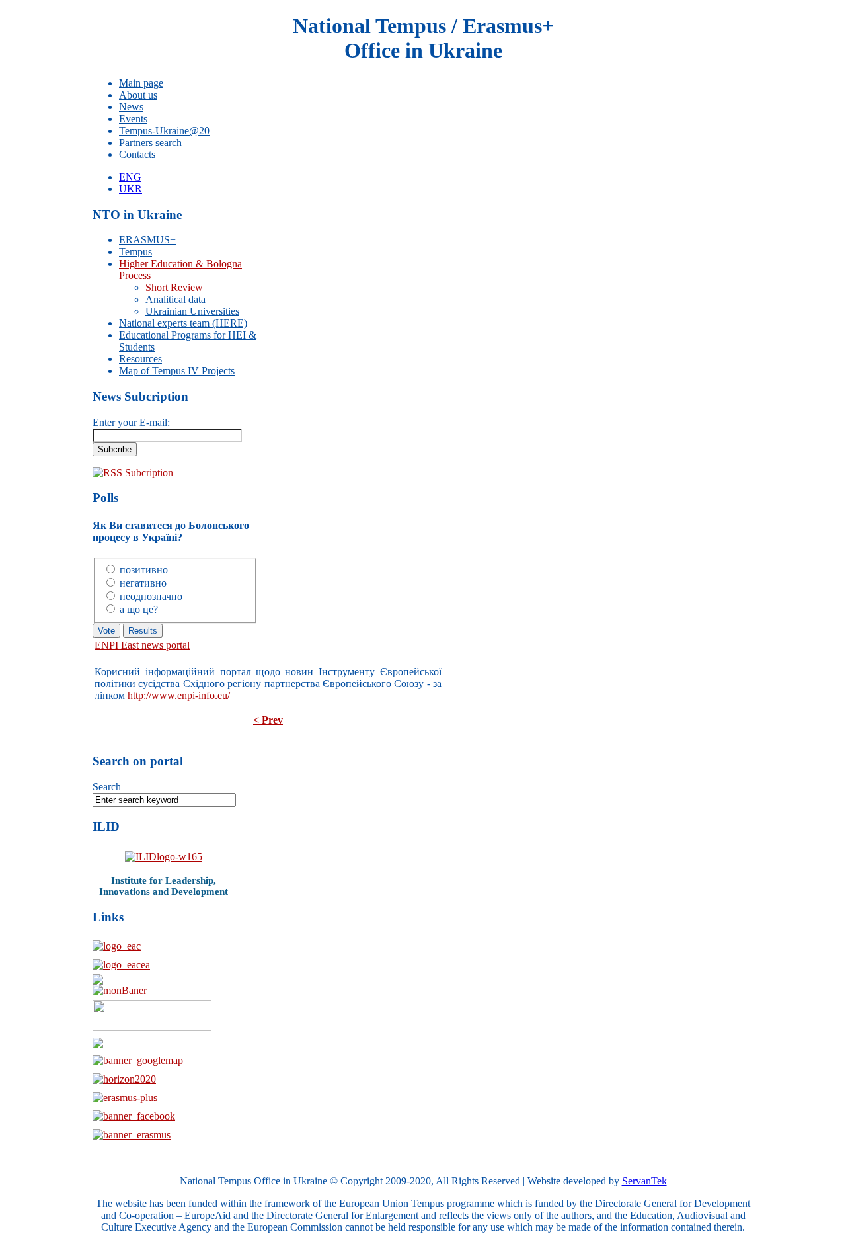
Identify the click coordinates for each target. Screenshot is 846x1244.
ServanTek (644, 1180)
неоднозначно (151, 596)
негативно (143, 583)
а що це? (139, 609)
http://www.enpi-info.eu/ (179, 695)
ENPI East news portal (142, 645)
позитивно (144, 569)
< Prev (268, 720)
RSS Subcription (138, 472)
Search (107, 786)
